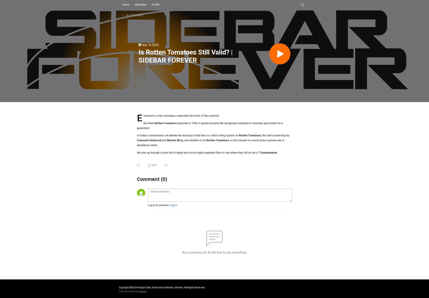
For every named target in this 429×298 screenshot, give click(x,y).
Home (125, 4)
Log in (173, 205)
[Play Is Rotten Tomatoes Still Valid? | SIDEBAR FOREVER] (279, 53)
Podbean (143, 291)
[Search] (302, 4)
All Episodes (134, 15)
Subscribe (140, 4)
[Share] (166, 165)
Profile (156, 4)
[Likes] (138, 165)
